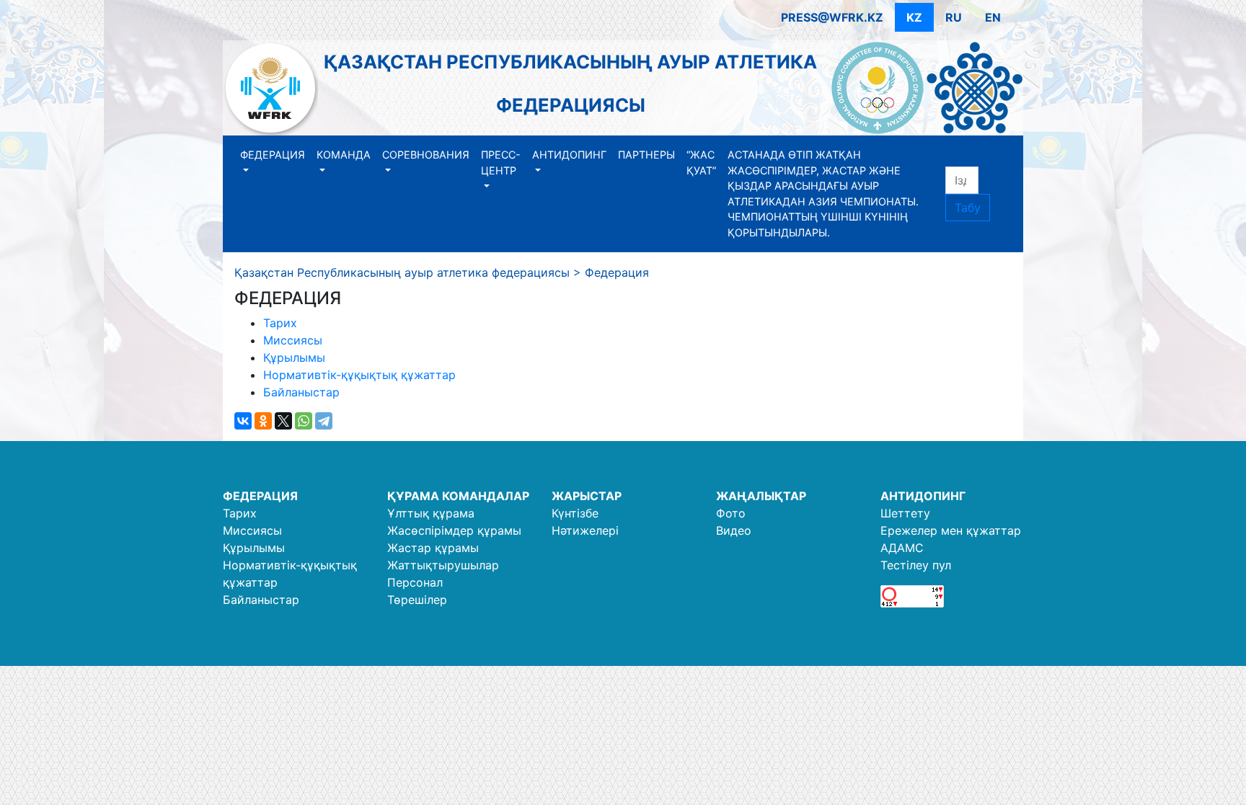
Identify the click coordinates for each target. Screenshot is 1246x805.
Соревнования (425, 154)
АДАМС (902, 548)
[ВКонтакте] (243, 421)
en (993, 17)
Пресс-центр (501, 162)
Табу (968, 207)
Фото (731, 513)
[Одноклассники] (263, 421)
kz (914, 17)
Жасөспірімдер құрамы (454, 530)
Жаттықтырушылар (443, 565)
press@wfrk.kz (832, 17)
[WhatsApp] (303, 421)
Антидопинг (569, 154)
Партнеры (646, 154)
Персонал (415, 582)
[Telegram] (323, 421)
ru (953, 17)
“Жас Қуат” (701, 162)
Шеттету (905, 513)
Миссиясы (292, 340)
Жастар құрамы (433, 548)
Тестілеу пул (915, 565)
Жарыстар (587, 496)
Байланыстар (301, 392)
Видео (733, 530)
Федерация (272, 154)
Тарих (280, 323)
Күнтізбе (575, 513)
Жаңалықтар (761, 496)
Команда (344, 154)
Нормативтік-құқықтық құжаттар (359, 375)
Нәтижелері (585, 530)
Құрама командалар (458, 496)
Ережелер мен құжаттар (950, 530)
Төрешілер (417, 599)
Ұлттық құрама (430, 513)
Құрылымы (294, 357)
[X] (283, 421)
